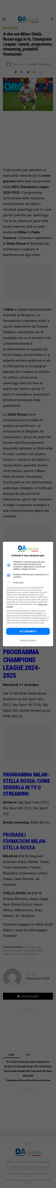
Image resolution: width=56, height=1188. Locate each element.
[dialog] (28, 594)
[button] (28, 583)
